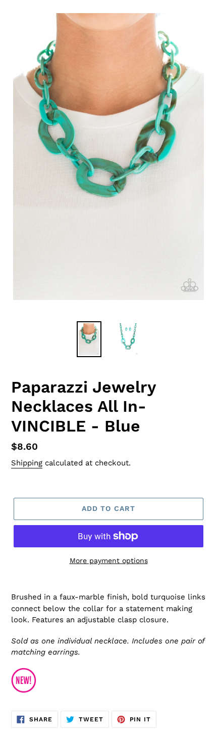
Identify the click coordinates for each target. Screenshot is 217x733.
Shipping (26, 462)
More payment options (109, 560)
